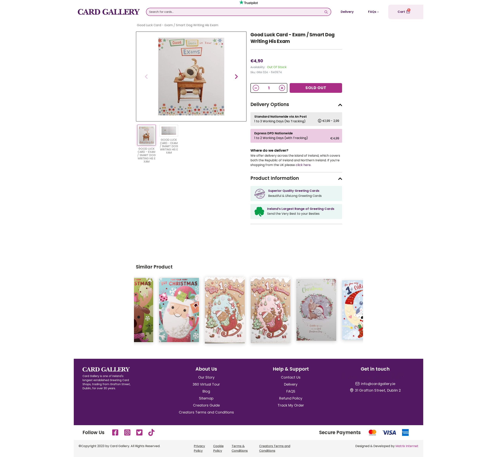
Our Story (206, 377)
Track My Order (291, 405)
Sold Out (315, 87)
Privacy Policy (199, 448)
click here (303, 165)
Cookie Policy (218, 448)
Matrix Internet (406, 446)
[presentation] (146, 76)
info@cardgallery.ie (378, 384)
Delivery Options (269, 104)
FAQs (372, 12)
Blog (206, 391)
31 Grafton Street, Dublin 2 (378, 390)
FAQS (290, 391)
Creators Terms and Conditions (206, 412)
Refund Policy (290, 398)
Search (326, 12)
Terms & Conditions (240, 448)
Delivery (347, 12)
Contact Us (291, 377)
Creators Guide (206, 405)
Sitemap (206, 398)
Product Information (274, 178)
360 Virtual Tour (206, 384)
